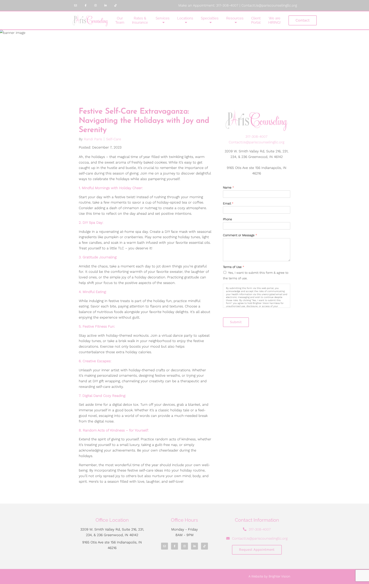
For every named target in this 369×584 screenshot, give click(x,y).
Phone (227, 219)
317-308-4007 (227, 5)
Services (163, 18)
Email (228, 203)
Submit (236, 322)
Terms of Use (233, 267)
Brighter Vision (279, 576)
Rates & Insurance (140, 20)
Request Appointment (257, 549)
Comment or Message (240, 235)
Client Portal (256, 20)
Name (228, 187)
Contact (303, 20)
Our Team (119, 20)
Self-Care (113, 139)
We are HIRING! (274, 20)
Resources (235, 18)
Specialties (210, 18)
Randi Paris (93, 139)
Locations (185, 18)
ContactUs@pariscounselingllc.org (269, 5)
